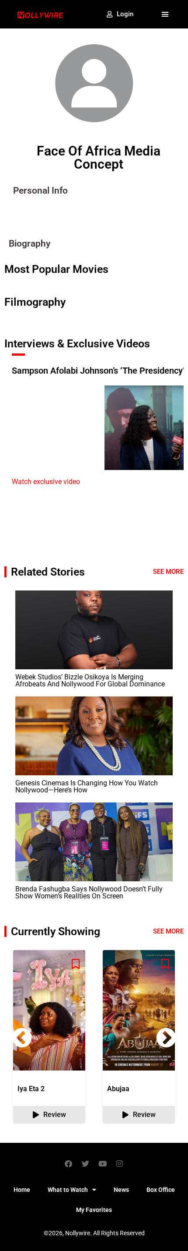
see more (168, 931)
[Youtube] (102, 1163)
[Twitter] (85, 1163)
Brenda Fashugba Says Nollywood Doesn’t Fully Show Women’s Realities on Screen (89, 892)
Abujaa (118, 1089)
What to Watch (68, 1189)
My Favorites (94, 1209)
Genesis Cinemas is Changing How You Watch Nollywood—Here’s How (86, 786)
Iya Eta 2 (31, 1089)
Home (22, 1189)
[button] (165, 14)
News (121, 1189)
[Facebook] (68, 1163)
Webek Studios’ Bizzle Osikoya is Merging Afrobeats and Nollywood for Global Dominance (90, 680)
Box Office (160, 1189)
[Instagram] (119, 1163)
